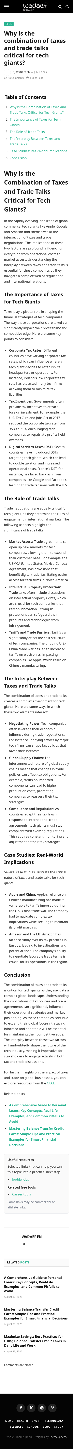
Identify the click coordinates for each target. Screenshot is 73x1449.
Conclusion (18, 158)
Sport (36, 1421)
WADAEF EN (23, 72)
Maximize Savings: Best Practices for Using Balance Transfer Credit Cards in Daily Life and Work (35, 1341)
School (33, 1426)
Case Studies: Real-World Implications (38, 151)
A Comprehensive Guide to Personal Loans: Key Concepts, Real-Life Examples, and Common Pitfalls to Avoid (33, 1284)
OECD (51, 1083)
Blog (9, 23)
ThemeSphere (57, 1437)
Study (58, 1426)
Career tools (21, 1194)
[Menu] (6, 6)
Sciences (16, 1426)
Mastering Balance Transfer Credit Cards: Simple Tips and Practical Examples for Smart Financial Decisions (36, 1314)
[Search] (60, 6)
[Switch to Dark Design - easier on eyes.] (66, 7)
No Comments (16, 78)
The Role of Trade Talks (27, 132)
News (9, 1421)
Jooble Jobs (20, 1179)
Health (22, 1421)
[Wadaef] (36, 6)
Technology (54, 1421)
